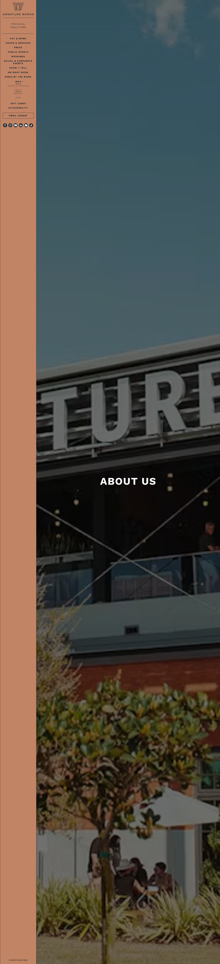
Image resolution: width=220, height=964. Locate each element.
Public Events (18, 52)
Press (18, 47)
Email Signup (18, 115)
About (18, 90)
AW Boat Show (18, 72)
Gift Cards (18, 103)
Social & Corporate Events (18, 62)
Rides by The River (18, 77)
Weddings (18, 56)
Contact (18, 94)
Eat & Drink (18, 38)
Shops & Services (18, 43)
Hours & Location (18, 86)
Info (18, 81)
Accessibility (18, 108)
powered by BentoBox (22, 960)
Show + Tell (18, 68)
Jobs (18, 97)
